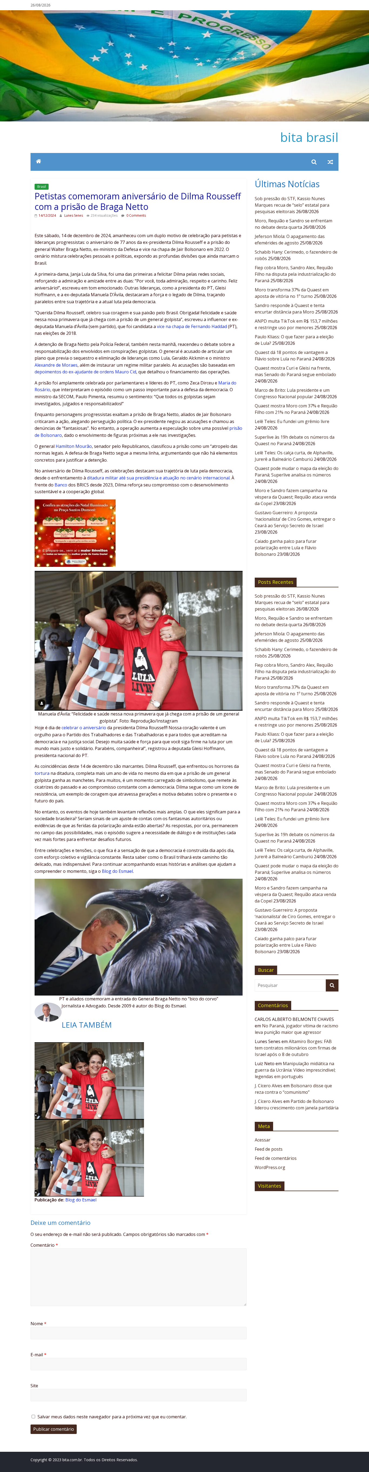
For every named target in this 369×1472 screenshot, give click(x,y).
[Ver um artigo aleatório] (330, 162)
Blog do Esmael (117, 871)
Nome (38, 1324)
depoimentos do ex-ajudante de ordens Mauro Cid (85, 372)
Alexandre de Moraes (56, 365)
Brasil (41, 186)
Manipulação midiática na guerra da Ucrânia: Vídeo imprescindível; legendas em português (295, 1070)
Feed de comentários (276, 1158)
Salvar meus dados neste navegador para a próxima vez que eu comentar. (112, 1417)
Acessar (262, 1140)
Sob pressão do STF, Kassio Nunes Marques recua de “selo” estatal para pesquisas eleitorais (292, 205)
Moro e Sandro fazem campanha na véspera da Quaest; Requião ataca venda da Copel (295, 497)
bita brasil (309, 137)
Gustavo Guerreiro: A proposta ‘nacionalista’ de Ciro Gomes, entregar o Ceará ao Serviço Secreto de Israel (295, 519)
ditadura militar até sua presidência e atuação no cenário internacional (158, 478)
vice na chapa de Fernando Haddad (192, 326)
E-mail (38, 1355)
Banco (61, 485)
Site (34, 1386)
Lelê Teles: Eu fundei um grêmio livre (292, 421)
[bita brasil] (184, 13)
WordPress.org (270, 1167)
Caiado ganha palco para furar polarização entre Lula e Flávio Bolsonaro (286, 547)
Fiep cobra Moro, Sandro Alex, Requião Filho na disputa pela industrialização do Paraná (295, 274)
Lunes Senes (74, 215)
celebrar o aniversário (84, 728)
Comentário (44, 1245)
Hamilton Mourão (74, 446)
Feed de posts (269, 1149)
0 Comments (136, 215)
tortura (42, 773)
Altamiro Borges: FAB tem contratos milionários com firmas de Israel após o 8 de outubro (295, 1047)
